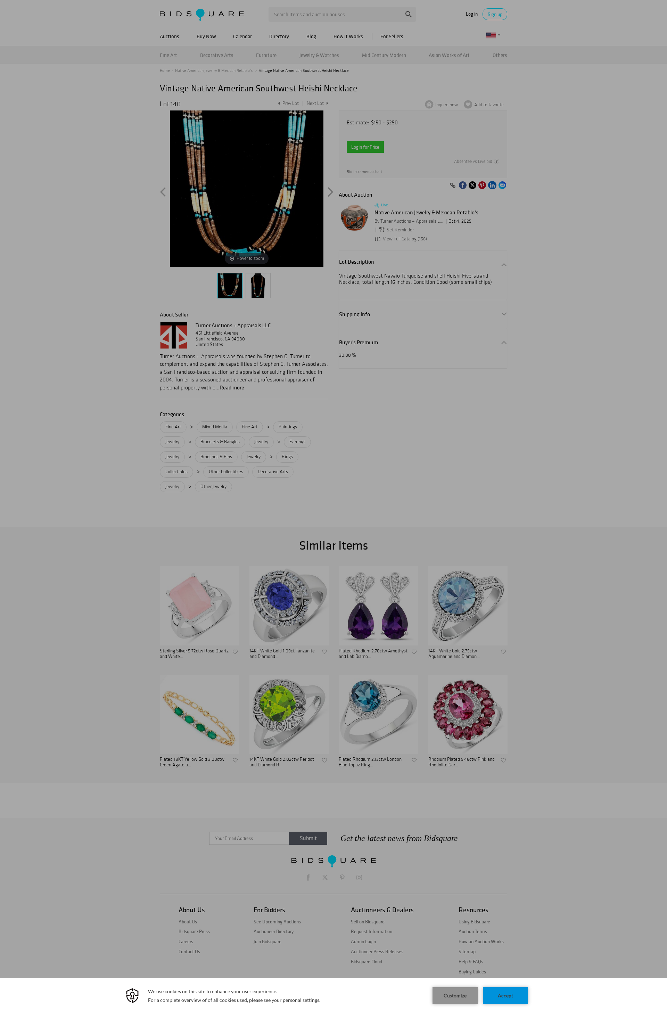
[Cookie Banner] (333, 995)
